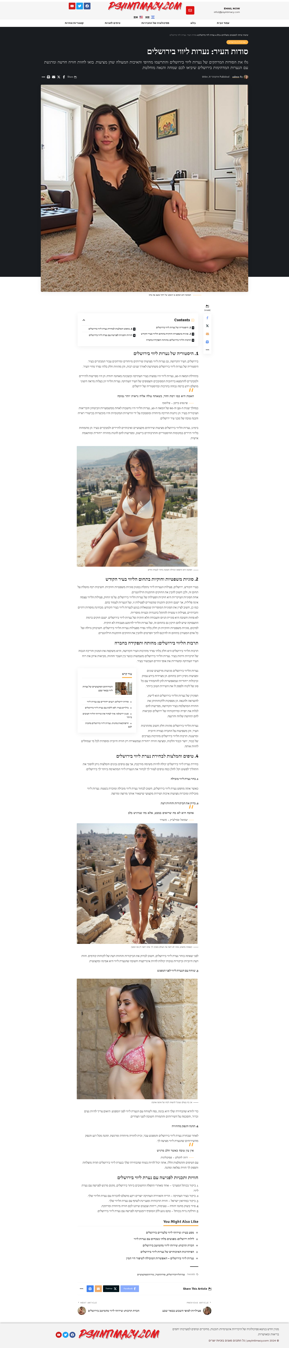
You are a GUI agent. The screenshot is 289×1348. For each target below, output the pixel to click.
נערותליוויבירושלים (176, 1274)
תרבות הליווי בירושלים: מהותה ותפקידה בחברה (168, 339)
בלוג (193, 23)
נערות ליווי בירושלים (237, 42)
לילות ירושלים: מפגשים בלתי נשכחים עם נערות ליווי (164, 1239)
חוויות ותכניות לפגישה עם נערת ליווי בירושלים (110, 335)
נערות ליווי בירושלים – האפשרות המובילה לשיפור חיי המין (160, 1258)
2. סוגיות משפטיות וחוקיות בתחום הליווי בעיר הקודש (166, 333)
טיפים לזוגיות (112, 23)
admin (235, 77)
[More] (43, 77)
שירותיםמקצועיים (145, 1274)
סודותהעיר (160, 1274)
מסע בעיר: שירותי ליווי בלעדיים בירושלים (170, 1232)
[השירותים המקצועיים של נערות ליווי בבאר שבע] (123, 688)
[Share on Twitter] (58, 77)
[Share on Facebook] (64, 77)
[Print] (48, 77)
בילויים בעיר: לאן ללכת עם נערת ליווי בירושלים (107, 707)
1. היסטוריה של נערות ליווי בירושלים (173, 327)
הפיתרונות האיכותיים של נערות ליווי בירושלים (167, 1252)
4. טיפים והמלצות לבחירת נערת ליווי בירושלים (110, 328)
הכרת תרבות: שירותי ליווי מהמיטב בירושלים (168, 1245)
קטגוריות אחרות (74, 23)
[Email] (53, 77)
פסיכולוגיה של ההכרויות (155, 23)
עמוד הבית (223, 23)
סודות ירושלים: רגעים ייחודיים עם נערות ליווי (108, 701)
